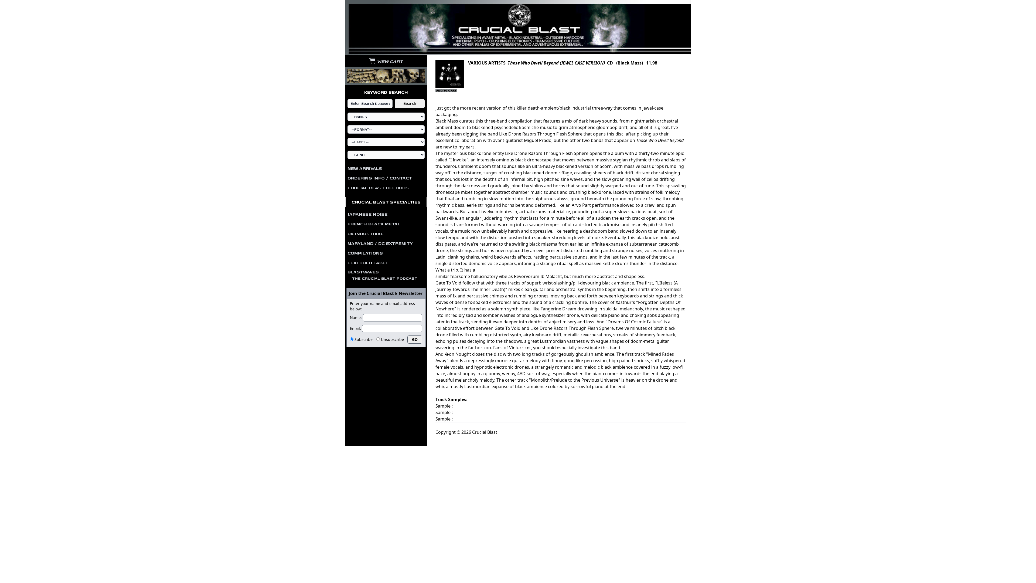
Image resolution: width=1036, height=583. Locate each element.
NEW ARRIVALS (364, 168)
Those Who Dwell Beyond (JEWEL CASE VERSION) (556, 63)
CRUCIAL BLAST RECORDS (378, 187)
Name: (356, 317)
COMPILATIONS (365, 253)
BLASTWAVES (382, 275)
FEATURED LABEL (367, 262)
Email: (355, 328)
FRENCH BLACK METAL (373, 224)
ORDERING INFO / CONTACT (379, 178)
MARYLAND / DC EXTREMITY (380, 243)
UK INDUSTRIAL (365, 233)
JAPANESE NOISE (367, 214)
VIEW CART (389, 61)
